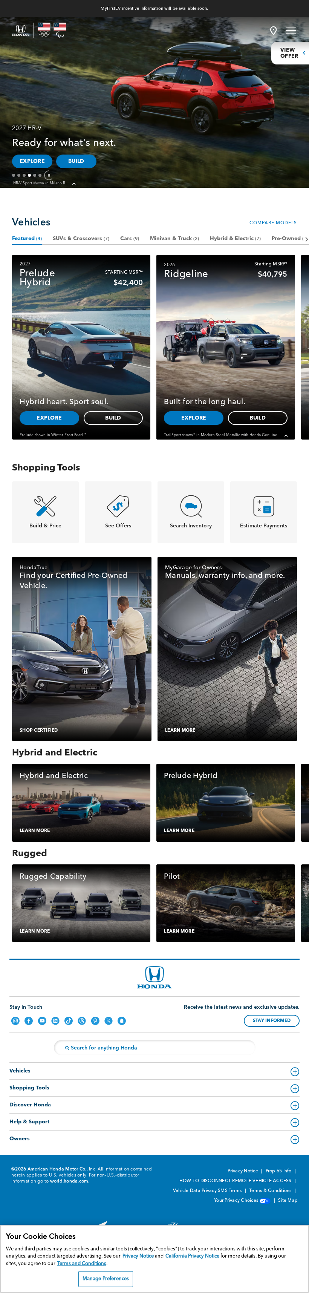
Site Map (288, 1200)
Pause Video (278, 175)
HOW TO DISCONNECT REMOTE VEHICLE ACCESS (236, 1181)
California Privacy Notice (192, 1256)
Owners (19, 1138)
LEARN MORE (180, 730)
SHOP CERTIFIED (39, 730)
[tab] (27, 239)
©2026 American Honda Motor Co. (49, 1169)
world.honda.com (69, 1181)
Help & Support (29, 1121)
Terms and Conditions (81, 1263)
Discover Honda (30, 1105)
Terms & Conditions (271, 1191)
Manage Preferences (106, 1278)
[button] (273, 30)
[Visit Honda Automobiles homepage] (154, 977)
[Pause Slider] (49, 175)
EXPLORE (49, 418)
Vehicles (20, 1071)
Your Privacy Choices (236, 1200)
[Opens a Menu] (291, 30)
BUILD (113, 418)
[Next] (306, 239)
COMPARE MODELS (273, 223)
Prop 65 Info (279, 1171)
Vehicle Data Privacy (195, 1191)
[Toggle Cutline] (286, 436)
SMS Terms (230, 1191)
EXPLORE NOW (40, 161)
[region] (154, 1259)
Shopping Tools (29, 1088)
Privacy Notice (243, 1171)
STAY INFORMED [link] (272, 1021)
